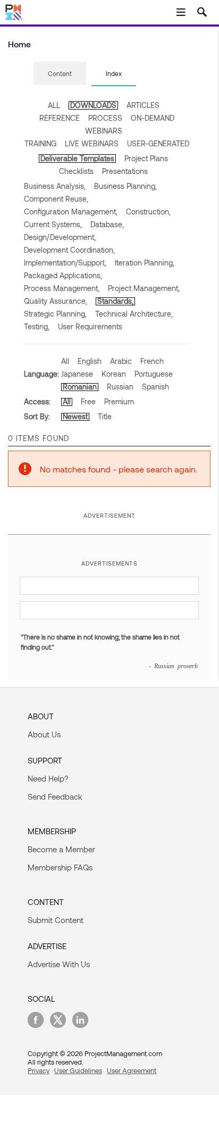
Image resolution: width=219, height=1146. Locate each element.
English (90, 361)
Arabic (121, 361)
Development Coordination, (69, 249)
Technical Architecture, (134, 313)
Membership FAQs (60, 867)
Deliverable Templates (77, 158)
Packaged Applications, (63, 275)
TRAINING (40, 143)
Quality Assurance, (55, 300)
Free (88, 401)
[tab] (59, 74)
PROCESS (105, 117)
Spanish (155, 386)
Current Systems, (53, 224)
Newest (75, 416)
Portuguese (153, 373)
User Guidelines (78, 1070)
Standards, (115, 300)
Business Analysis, (55, 185)
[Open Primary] (180, 12)
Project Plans (146, 158)
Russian (120, 386)
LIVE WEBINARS (92, 143)
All (65, 361)
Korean (114, 373)
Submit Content (55, 920)
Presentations (125, 171)
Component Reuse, (56, 198)
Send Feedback (55, 796)
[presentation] (59, 73)
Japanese (77, 373)
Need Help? (48, 778)
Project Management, (144, 288)
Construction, (148, 211)
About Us (44, 734)
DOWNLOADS (93, 105)
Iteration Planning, (144, 262)
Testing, (36, 326)
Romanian (80, 386)
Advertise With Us (59, 964)
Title (105, 416)
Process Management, (61, 288)
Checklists (76, 171)
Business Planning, (125, 185)
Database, (107, 224)
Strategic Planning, (55, 313)
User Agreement (131, 1070)
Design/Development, (60, 237)
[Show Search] (201, 12)
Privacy (38, 1070)
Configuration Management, (70, 211)
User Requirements (90, 326)
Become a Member (61, 849)
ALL (54, 105)
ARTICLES (143, 105)
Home (19, 44)
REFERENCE (59, 117)
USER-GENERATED (158, 143)
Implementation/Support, (65, 262)
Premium (119, 401)
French (152, 361)
